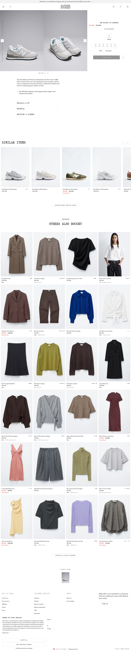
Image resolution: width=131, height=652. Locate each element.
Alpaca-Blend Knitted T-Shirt (75, 436)
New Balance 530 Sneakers (39, 189)
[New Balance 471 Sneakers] (76, 167)
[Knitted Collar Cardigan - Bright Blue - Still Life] (82, 307)
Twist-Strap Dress (7, 541)
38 (103, 46)
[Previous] (2, 40)
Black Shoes (2, 57)
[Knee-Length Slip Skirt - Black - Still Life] (17, 359)
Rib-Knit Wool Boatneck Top (75, 541)
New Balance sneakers (2, 28)
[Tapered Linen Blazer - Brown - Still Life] (17, 307)
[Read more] (65, 1)
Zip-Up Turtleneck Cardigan (75, 488)
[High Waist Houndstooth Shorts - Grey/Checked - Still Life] (49, 464)
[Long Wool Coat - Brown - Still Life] (17, 254)
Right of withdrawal (39, 607)
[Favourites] (120, 6)
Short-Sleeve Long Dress (106, 436)
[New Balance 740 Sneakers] (15, 167)
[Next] (85, 40)
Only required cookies (24, 644)
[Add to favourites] (123, 57)
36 (95, 46)
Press (3, 610)
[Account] (113, 6)
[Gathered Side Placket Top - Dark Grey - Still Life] (49, 517)
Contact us (5, 598)
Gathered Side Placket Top (41, 541)
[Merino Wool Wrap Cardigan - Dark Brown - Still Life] (17, 412)
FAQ (35, 610)
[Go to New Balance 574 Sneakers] (65, 577)
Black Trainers (2, 44)
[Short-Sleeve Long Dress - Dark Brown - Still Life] (114, 412)
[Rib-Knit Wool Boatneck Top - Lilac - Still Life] (82, 517)
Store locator (5, 601)
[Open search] (10, 6)
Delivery (36, 601)
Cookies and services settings (24, 648)
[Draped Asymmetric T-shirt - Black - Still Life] (82, 254)
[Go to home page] (65, 6)
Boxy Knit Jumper (39, 278)
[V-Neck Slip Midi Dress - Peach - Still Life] (17, 464)
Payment (36, 598)
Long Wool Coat (6, 278)
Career (4, 607)
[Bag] (127, 6)
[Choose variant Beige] (109, 35)
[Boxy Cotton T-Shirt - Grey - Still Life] (114, 464)
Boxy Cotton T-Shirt (105, 278)
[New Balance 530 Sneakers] (45, 167)
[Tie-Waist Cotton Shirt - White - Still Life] (114, 307)
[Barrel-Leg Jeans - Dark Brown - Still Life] (49, 307)
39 (107, 46)
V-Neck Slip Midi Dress (8, 488)
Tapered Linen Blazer (8, 331)
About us (68, 598)
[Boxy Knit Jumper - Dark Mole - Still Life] (49, 254)
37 (99, 46)
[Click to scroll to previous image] (123, 143)
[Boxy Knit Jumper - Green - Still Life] (49, 359)
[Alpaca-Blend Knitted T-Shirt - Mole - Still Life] (82, 412)
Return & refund (38, 604)
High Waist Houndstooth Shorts (43, 488)
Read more (5, 632)
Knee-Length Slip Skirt (8, 383)
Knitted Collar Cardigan (74, 331)
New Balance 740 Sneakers (9, 189)
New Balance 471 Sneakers (70, 189)
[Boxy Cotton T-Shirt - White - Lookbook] (114, 254)
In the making (70, 601)
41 (115, 46)
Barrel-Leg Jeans (39, 331)
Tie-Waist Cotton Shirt (105, 331)
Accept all (24, 640)
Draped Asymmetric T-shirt (74, 278)
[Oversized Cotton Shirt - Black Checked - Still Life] (114, 517)
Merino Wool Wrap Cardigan (9, 436)
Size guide (108, 50)
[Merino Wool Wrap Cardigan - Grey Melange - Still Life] (49, 412)
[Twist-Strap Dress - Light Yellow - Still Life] (17, 517)
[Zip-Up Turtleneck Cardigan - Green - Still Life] (82, 464)
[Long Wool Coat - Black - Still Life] (114, 359)
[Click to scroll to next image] (127, 143)
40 (111, 46)
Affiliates (4, 604)
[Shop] (3, 6)
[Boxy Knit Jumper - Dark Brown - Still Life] (82, 359)
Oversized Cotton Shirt (106, 541)
